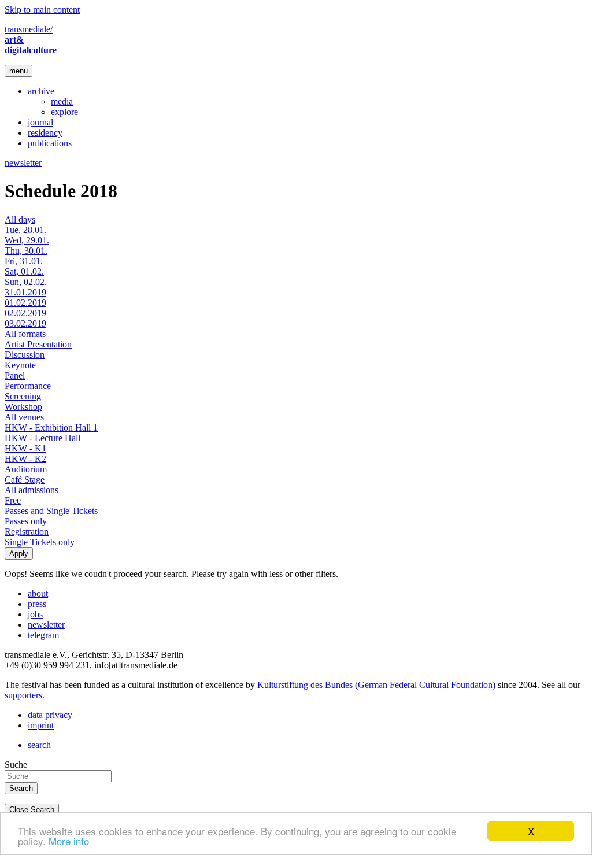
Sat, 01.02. (24, 271)
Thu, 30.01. (26, 251)
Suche (16, 764)
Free (13, 500)
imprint (41, 725)
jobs (35, 614)
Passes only (26, 521)
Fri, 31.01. (24, 261)
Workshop (23, 407)
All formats (25, 334)
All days (20, 219)
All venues (24, 417)
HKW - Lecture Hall (42, 438)
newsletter (23, 163)
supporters (23, 695)
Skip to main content (42, 9)
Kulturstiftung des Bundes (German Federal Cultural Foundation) (376, 685)
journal (40, 122)
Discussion (25, 355)
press (37, 604)
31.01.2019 (25, 292)
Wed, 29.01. (27, 240)
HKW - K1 (25, 448)
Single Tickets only (40, 542)
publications (50, 143)
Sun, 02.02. (26, 282)
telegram (43, 635)
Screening (23, 396)
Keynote (20, 365)
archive (41, 91)
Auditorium (26, 469)
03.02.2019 (25, 323)
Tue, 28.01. (25, 230)
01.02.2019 (25, 303)
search (39, 745)
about (38, 593)
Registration (27, 531)
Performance (28, 386)
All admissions (31, 490)
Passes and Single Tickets (51, 511)
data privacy (50, 715)
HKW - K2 (25, 459)
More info (69, 841)
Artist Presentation (38, 344)
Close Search (31, 809)
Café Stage (25, 479)
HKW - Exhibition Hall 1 (51, 427)
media (62, 101)
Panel (15, 375)
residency (45, 133)
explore (64, 112)
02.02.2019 (25, 313)
